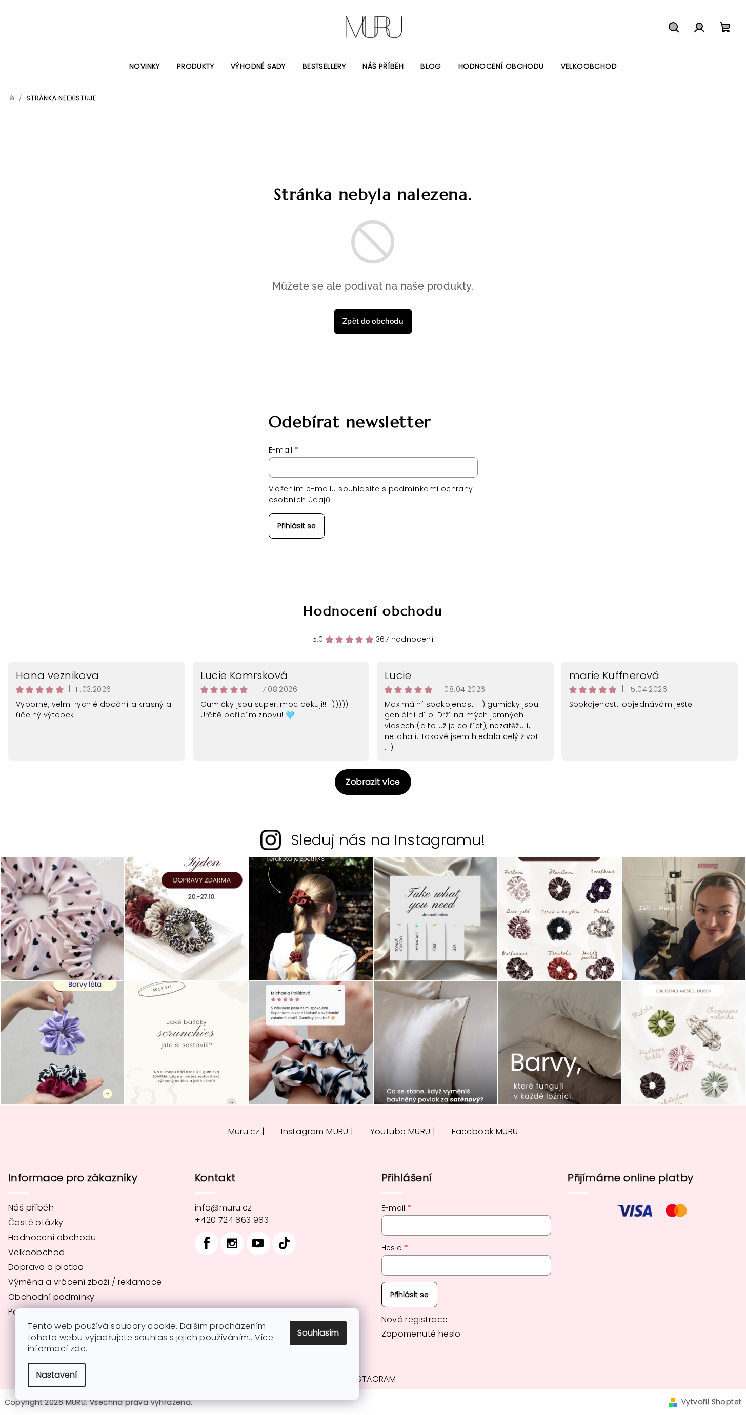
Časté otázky (36, 1222)
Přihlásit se (296, 526)
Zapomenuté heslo (421, 1334)
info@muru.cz (223, 1208)
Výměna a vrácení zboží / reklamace (85, 1282)
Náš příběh (31, 1208)
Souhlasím (318, 1333)
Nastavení (56, 1375)
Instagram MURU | (317, 1131)
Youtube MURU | (403, 1131)
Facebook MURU (485, 1131)
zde (78, 1349)
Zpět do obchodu (373, 321)
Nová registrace (414, 1319)
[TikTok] (284, 1243)
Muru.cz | (246, 1131)
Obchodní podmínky (51, 1297)
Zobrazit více (373, 782)
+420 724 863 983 (232, 1220)
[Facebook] (206, 1243)
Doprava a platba (46, 1267)
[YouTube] (258, 1243)
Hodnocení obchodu (372, 611)
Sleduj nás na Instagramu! (388, 840)
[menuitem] (144, 66)
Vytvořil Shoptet (711, 1402)
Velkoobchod (36, 1252)
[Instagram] (232, 1243)
